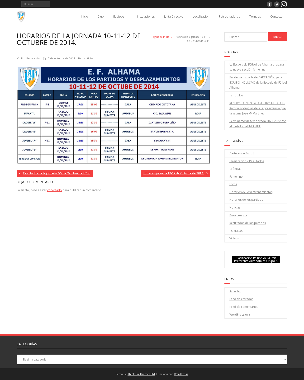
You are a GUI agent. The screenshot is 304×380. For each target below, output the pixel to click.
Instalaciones (146, 16)
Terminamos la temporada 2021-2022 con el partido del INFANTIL (257, 123)
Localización (201, 16)
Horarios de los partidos (246, 200)
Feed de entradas (241, 299)
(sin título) (235, 95)
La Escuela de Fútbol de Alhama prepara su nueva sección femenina (256, 67)
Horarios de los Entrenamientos (250, 192)
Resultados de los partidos (247, 223)
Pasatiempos (238, 215)
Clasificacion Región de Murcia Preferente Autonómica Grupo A (256, 259)
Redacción (33, 58)
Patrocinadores (229, 16)
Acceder (235, 291)
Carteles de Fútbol (241, 153)
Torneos (255, 16)
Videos (234, 238)
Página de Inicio (160, 36)
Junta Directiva (173, 16)
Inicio (84, 16)
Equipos (118, 16)
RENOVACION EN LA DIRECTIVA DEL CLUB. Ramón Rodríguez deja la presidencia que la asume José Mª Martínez (257, 108)
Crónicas (235, 169)
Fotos (233, 184)
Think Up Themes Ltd (141, 374)
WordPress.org (239, 315)
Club (101, 16)
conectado (54, 190)
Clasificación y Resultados (246, 161)
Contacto (276, 16)
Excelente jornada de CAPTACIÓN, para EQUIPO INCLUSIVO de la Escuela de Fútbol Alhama (258, 82)
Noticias (88, 58)
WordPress (181, 374)
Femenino (236, 177)
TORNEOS (235, 231)
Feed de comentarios (243, 307)
